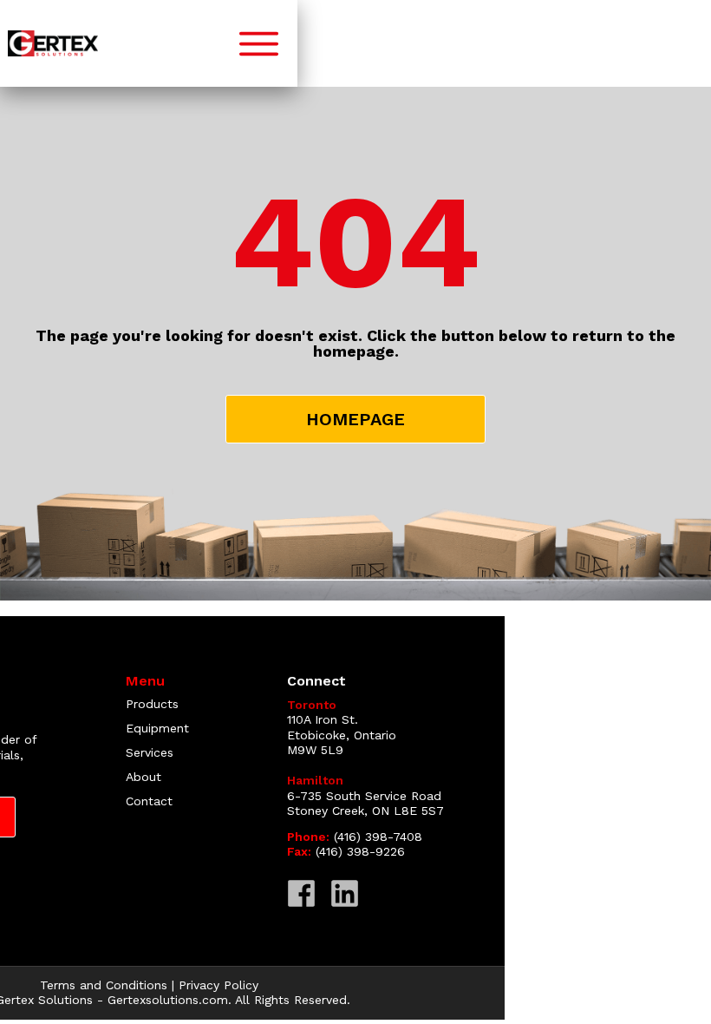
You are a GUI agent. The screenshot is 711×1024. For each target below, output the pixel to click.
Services (149, 752)
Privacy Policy (218, 985)
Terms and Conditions (103, 985)
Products (152, 704)
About (143, 777)
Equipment (157, 728)
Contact (149, 801)
